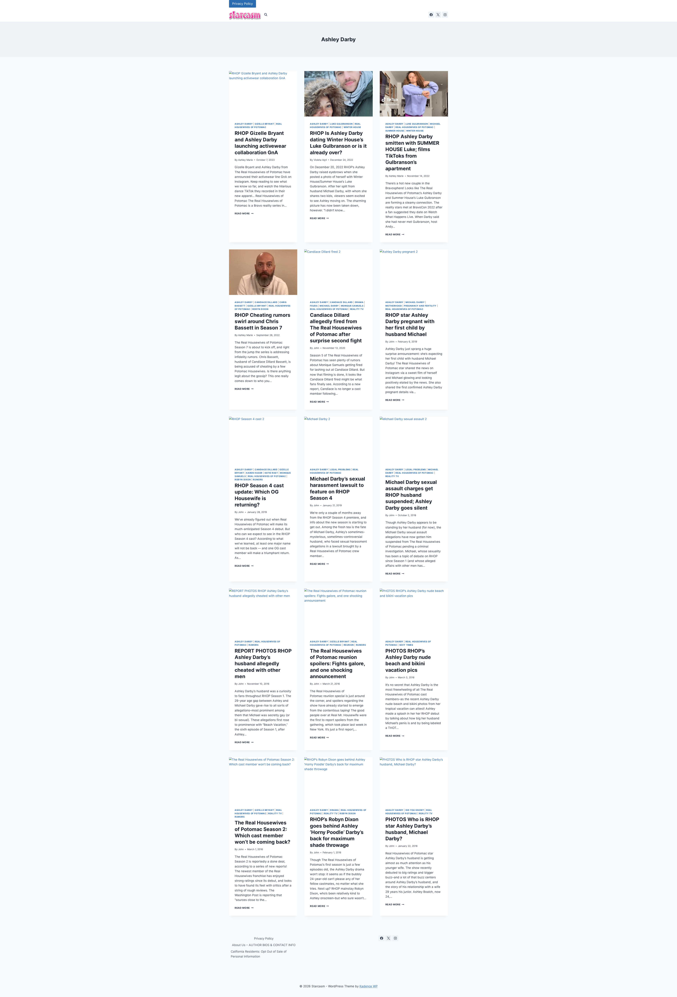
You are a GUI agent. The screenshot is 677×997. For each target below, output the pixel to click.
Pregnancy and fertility (420, 305)
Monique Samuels (352, 305)
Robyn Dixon (260, 309)
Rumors (258, 479)
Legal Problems (340, 469)
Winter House (352, 127)
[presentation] (263, 94)
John (316, 348)
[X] (438, 15)
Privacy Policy (242, 3)
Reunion (349, 645)
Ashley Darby (244, 124)
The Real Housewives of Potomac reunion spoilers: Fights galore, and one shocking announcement (337, 664)
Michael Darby (329, 305)
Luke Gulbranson (341, 124)
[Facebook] (431, 15)
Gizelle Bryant (264, 124)
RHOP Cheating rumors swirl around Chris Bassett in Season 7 (262, 321)
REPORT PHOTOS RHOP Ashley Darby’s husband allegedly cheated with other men (263, 664)
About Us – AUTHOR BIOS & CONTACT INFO (263, 945)
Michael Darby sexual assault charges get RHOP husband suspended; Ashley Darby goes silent (411, 495)
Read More (244, 213)
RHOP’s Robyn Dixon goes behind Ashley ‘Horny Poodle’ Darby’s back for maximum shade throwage (337, 832)
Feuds (314, 305)
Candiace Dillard (266, 302)
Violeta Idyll (320, 159)
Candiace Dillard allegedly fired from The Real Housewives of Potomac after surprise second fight (336, 328)
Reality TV (357, 309)
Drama (359, 302)
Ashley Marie (245, 159)
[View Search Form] (266, 14)
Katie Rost (271, 473)
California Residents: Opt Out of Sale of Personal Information (258, 954)
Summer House (394, 130)
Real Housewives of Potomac (414, 127)
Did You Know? (414, 810)
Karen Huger (254, 473)
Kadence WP (368, 986)
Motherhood (393, 305)
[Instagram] (445, 15)
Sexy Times (406, 645)
